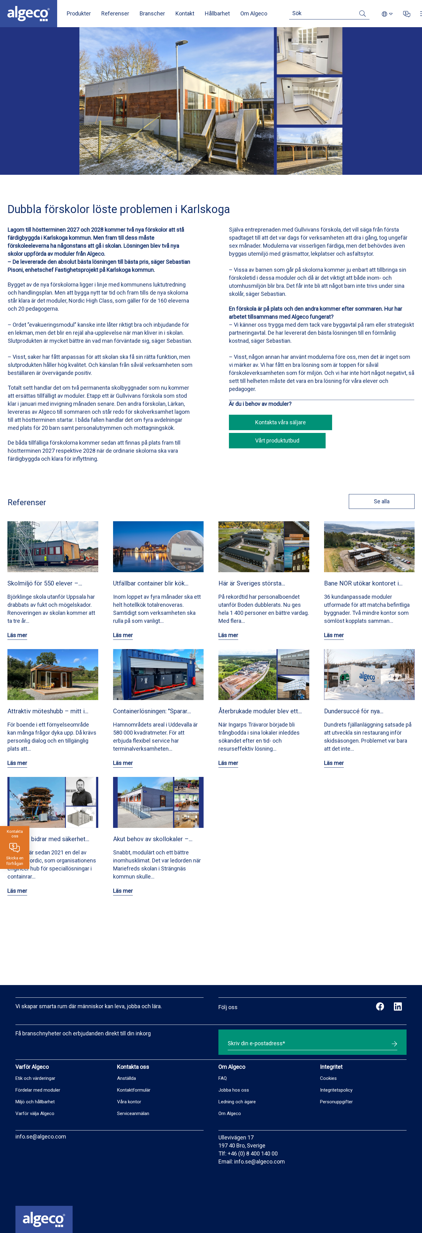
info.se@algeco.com (40, 1136)
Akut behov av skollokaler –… (152, 839)
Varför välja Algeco (34, 1113)
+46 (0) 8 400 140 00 (253, 1153)
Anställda (126, 1078)
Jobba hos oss (233, 1090)
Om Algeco (253, 13)
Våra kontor (129, 1102)
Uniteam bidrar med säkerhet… (48, 839)
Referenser (115, 13)
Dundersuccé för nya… (353, 711)
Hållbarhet (217, 13)
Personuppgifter (336, 1102)
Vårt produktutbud (277, 440)
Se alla (382, 501)
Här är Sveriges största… (251, 583)
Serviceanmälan (133, 1113)
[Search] (362, 14)
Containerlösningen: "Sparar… (152, 711)
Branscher (152, 13)
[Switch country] (387, 14)
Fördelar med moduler (37, 1090)
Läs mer (17, 635)
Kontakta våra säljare (280, 422)
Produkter (79, 13)
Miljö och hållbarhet (35, 1102)
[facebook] (380, 1007)
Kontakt (184, 13)
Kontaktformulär (133, 1090)
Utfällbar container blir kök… (150, 583)
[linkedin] (398, 1007)
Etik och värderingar (35, 1078)
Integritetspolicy (336, 1090)
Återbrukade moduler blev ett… (260, 711)
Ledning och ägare (237, 1102)
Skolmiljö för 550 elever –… (44, 583)
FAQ (222, 1078)
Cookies (328, 1078)
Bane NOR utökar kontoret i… (363, 583)
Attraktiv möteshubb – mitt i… (47, 711)
